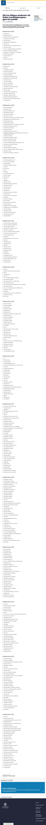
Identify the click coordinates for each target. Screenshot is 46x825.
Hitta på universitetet (40, 805)
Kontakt (37, 802)
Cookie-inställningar (39, 820)
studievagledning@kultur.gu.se (38, 20)
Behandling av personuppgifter (39, 815)
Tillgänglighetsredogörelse (41, 818)
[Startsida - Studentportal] (5, 805)
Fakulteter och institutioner (38, 808)
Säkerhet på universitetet (38, 811)
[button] (7, 7)
